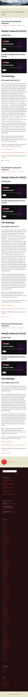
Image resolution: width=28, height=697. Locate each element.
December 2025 (6, 539)
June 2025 (5, 551)
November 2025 (6, 541)
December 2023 (6, 589)
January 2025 (5, 562)
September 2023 (6, 596)
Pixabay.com (4, 157)
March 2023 (5, 609)
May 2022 (4, 630)
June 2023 (5, 602)
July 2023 (4, 600)
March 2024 (5, 583)
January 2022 (5, 638)
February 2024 (5, 585)
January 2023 (5, 613)
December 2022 (6, 615)
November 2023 (6, 592)
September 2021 (6, 647)
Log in (4, 679)
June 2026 (5, 526)
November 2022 (6, 617)
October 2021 (5, 645)
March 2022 (5, 634)
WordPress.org (6, 686)
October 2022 (5, 619)
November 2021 (6, 642)
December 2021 (6, 640)
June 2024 (5, 577)
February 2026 (5, 534)
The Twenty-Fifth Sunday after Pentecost (8, 508)
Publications (5, 668)
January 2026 (5, 537)
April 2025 (5, 556)
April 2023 (5, 606)
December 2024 (6, 564)
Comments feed (6, 683)
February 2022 (5, 636)
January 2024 (5, 587)
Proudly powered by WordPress (14, 694)
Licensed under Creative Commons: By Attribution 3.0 (13, 152)
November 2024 (6, 566)
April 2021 (5, 657)
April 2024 (5, 581)
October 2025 (5, 543)
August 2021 (5, 649)
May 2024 (4, 579)
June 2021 (5, 653)
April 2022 (5, 632)
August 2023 (5, 598)
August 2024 (5, 573)
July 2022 (4, 625)
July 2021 (4, 651)
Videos (14, 25)
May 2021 (4, 655)
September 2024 (6, 570)
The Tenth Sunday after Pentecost (9, 494)
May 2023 (4, 604)
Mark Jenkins (21, 25)
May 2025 (4, 553)
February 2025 (5, 560)
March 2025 (5, 558)
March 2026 (5, 532)
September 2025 (6, 545)
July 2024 (4, 575)
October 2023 (5, 594)
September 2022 (6, 621)
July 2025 (4, 549)
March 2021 (5, 659)
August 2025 (5, 547)
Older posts (9, 462)
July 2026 (4, 524)
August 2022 (5, 623)
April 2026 (5, 530)
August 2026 (5, 522)
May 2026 (4, 528)
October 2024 (5, 568)
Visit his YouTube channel (7, 149)
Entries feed (5, 681)
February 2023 (5, 611)
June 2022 (5, 628)
